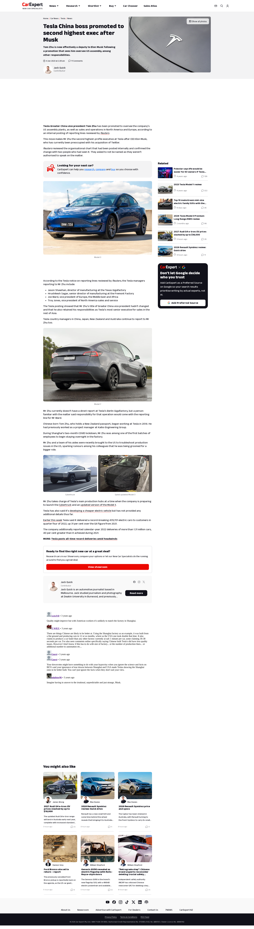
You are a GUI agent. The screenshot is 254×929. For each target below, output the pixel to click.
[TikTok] (127, 902)
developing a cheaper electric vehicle (90, 510)
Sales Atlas (150, 5)
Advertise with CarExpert (108, 910)
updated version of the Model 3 (98, 504)
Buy (111, 5)
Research (72, 5)
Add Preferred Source (184, 302)
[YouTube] (107, 902)
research (89, 169)
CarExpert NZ (186, 910)
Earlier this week (52, 520)
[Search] (222, 6)
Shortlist (93, 5)
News (52, 5)
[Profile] (227, 6)
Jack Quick (60, 67)
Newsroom (83, 910)
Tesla (63, 18)
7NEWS (168, 910)
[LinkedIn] (140, 902)
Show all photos (199, 21)
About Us (65, 910)
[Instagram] (120, 902)
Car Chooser (130, 5)
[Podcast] (146, 902)
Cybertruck (65, 504)
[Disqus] (98, 647)
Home (45, 18)
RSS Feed (145, 917)
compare (101, 169)
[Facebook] (114, 902)
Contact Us (152, 910)
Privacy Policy (111, 917)
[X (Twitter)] (133, 902)
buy (113, 169)
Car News (54, 18)
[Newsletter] (216, 6)
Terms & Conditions (128, 917)
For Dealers (134, 910)
